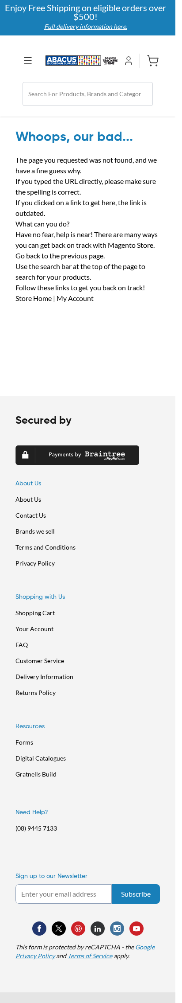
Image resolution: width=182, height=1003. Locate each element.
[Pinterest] (78, 928)
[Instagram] (117, 928)
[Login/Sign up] (130, 61)
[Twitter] (59, 928)
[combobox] (87, 94)
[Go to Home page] (82, 60)
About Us (28, 499)
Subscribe (136, 894)
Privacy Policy (35, 563)
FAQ (21, 644)
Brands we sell (35, 531)
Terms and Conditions (45, 547)
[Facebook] (39, 928)
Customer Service (39, 660)
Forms (24, 742)
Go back (27, 255)
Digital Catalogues (40, 758)
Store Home (33, 298)
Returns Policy (35, 692)
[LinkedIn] (98, 928)
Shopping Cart (35, 613)
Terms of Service (90, 956)
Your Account (34, 628)
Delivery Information (44, 676)
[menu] (30, 60)
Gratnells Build (36, 774)
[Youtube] (136, 928)
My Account (75, 298)
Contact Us (30, 515)
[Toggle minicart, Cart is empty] (149, 61)
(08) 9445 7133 (36, 828)
